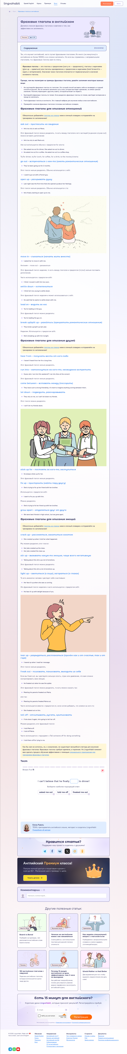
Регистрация (107, 4)
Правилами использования (63, 1022)
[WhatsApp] (14, 1049)
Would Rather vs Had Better (95, 971)
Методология (70, 1040)
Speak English (29, 3)
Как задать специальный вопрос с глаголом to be (94, 935)
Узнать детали (33, 878)
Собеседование (52, 1042)
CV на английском (52, 1044)
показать (99, 48)
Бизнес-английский (53, 1038)
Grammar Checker (72, 1038)
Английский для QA (53, 1040)
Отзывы (63, 3)
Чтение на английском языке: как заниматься (62, 935)
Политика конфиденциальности (108, 1040)
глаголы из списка (51, 115)
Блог (55, 3)
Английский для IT (52, 1036)
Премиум (47, 3)
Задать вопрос (89, 1040)
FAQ (86, 1038)
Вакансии (101, 1036)
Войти (119, 4)
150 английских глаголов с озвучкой (32, 972)
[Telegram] (10, 1049)
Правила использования (106, 1038)
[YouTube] (18, 1049)
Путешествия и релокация (55, 1046)
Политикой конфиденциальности (81, 1022)
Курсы (39, 3)
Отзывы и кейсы (90, 1036)
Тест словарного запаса (74, 1036)
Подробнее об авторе (41, 830)
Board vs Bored (26, 935)
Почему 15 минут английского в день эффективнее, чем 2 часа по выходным (63, 974)
